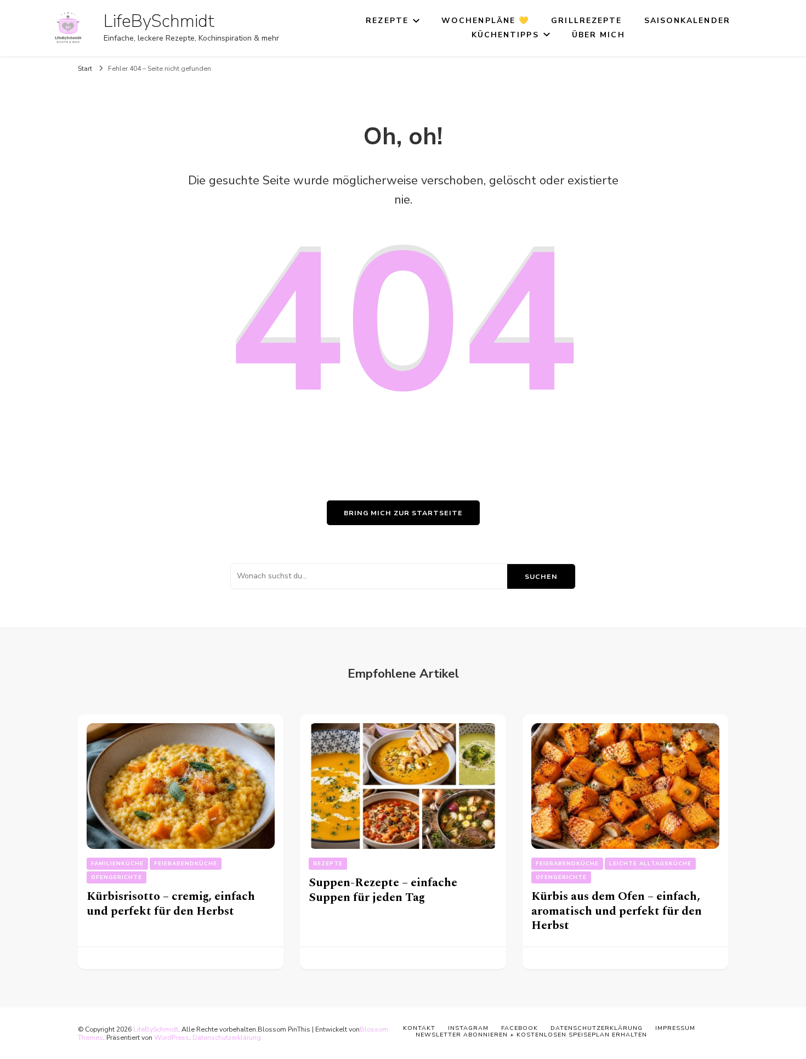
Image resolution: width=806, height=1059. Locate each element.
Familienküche (117, 864)
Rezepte (387, 20)
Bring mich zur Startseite (403, 512)
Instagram (468, 1028)
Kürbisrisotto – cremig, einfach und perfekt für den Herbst (171, 903)
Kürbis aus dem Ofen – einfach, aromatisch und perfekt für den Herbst (616, 910)
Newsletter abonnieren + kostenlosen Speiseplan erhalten (531, 1034)
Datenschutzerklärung (226, 1037)
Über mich (598, 35)
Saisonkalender (687, 20)
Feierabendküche (185, 864)
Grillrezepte (586, 20)
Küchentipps (505, 35)
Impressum (675, 1028)
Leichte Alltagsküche (650, 864)
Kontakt (419, 1028)
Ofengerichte (116, 877)
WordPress (171, 1037)
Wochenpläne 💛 (485, 20)
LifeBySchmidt (159, 21)
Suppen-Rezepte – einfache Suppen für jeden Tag (383, 890)
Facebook (519, 1028)
